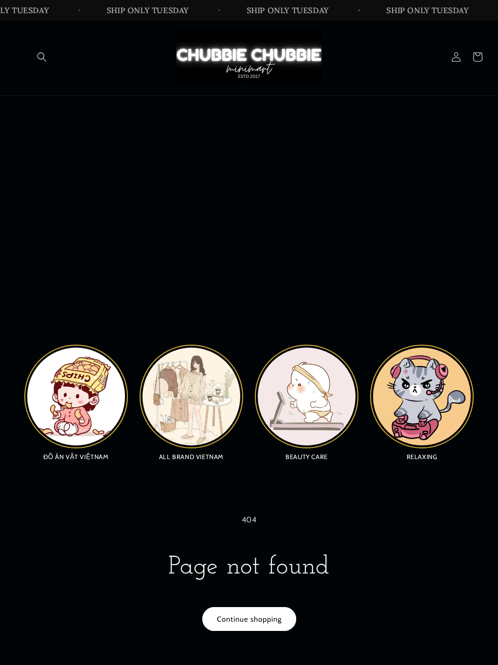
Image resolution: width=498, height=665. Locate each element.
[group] (76, 402)
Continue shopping (249, 619)
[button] (42, 57)
